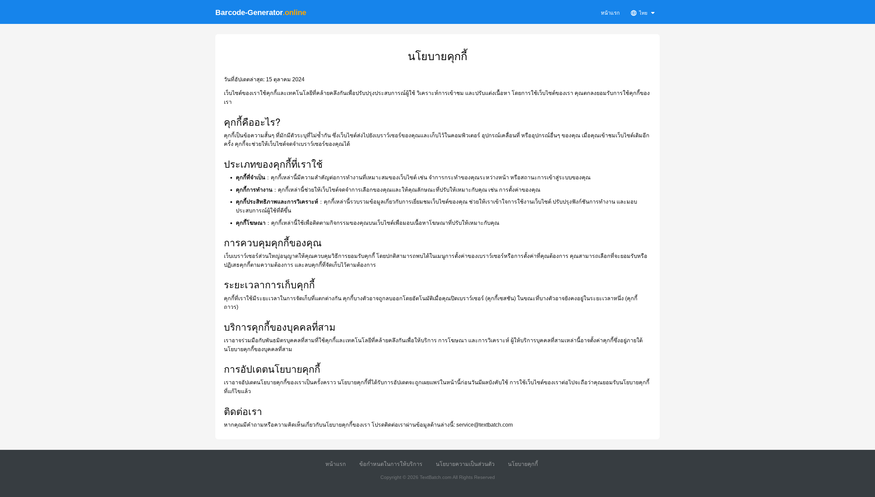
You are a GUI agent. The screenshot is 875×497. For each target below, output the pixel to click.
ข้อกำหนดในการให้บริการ (390, 464)
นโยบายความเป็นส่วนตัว (465, 464)
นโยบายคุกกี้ (523, 464)
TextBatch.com (436, 477)
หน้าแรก (610, 13)
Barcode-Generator (260, 12)
